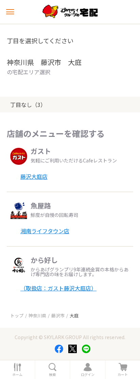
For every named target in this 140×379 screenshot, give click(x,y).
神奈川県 (37, 315)
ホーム (17, 374)
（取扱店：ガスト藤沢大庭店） (58, 288)
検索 (52, 374)
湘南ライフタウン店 (44, 231)
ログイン (87, 374)
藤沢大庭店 (34, 176)
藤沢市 (58, 315)
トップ (16, 315)
